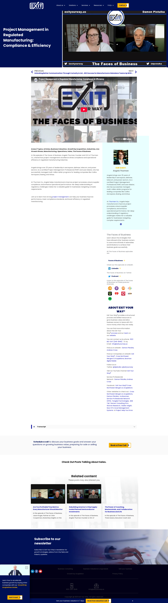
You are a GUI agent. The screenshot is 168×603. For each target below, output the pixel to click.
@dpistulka (117, 367)
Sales (70, 151)
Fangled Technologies (120, 401)
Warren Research (113, 406)
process (114, 333)
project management (60, 197)
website (113, 335)
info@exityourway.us (119, 344)
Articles (47, 149)
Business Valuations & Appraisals (95, 569)
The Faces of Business (82, 151)
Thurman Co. (114, 201)
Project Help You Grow (124, 410)
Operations (62, 151)
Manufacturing (50, 151)
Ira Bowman (124, 396)
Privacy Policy (117, 574)
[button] (133, 601)
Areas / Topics (37, 149)
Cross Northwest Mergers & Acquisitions (118, 357)
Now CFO (110, 408)
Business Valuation (59, 149)
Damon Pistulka (128, 348)
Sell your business (125, 569)
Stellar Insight (126, 406)
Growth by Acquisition (77, 149)
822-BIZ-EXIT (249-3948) (120, 340)
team (126, 333)
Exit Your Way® (121, 385)
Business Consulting (65, 569)
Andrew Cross (112, 350)
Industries (91, 149)
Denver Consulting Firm (119, 403)
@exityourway (127, 367)
